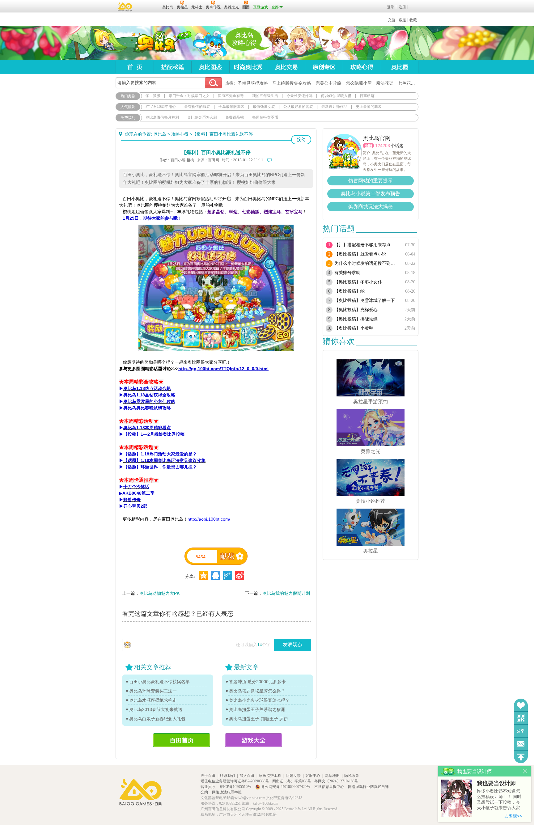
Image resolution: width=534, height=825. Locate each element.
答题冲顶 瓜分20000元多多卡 (257, 681)
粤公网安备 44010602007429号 (285, 787)
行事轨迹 (367, 96)
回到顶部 (521, 757)
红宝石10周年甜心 (161, 106)
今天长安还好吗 (299, 96)
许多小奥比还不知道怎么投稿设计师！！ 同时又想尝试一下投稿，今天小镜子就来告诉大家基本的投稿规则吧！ (499, 800)
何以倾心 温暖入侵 (336, 96)
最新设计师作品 (334, 106)
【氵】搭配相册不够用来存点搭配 (366, 245)
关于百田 (208, 775)
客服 (402, 20)
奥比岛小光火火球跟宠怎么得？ (259, 700)
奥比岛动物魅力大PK (159, 593)
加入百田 (246, 775)
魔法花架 (384, 83)
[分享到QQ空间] (215, 575)
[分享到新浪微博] (239, 575)
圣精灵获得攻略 (253, 83)
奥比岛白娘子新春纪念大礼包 (157, 718)
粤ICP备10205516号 (235, 787)
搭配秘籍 (172, 67)
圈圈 (368, 145)
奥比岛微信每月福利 (162, 117)
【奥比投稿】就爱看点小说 (360, 254)
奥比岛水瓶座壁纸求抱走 (153, 700)
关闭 (525, 771)
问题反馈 (521, 744)
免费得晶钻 (234, 117)
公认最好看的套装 (298, 106)
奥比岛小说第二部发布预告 (370, 193)
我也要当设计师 (496, 783)
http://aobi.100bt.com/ (209, 519)
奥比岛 (154, 43)
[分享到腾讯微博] (227, 575)
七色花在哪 (408, 83)
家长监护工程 (270, 775)
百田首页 (181, 740)
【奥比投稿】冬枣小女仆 (358, 282)
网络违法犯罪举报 (227, 792)
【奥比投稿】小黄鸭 (353, 328)
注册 (402, 7)
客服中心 (312, 775)
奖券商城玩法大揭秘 (370, 206)
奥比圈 (399, 67)
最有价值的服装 (197, 106)
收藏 (413, 20)
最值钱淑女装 (264, 106)
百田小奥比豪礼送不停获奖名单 (159, 681)
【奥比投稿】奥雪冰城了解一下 (364, 300)
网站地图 (332, 775)
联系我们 (227, 775)
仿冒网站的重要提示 (370, 180)
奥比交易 (286, 67)
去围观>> (513, 816)
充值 (391, 20)
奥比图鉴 (210, 67)
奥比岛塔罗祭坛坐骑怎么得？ (257, 690)
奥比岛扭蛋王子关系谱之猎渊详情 (261, 709)
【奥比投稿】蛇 (349, 291)
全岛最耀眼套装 (231, 106)
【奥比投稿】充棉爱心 (356, 309)
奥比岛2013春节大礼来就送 (155, 709)
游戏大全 (253, 740)
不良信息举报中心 (329, 787)
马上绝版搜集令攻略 (291, 83)
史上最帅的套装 (369, 106)
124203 (382, 145)
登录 (390, 7)
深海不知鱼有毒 (231, 96)
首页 (135, 67)
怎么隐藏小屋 (359, 83)
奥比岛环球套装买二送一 (153, 690)
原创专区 (324, 67)
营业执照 (208, 787)
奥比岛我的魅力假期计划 (286, 593)
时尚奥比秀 (248, 67)
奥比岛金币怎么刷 (202, 117)
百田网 (148, 6)
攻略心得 (362, 67)
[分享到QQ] (203, 575)
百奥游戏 (125, 7)
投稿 (301, 139)
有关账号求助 (347, 272)
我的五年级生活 (265, 96)
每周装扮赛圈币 (265, 117)
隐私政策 (351, 775)
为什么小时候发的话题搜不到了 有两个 (366, 263)
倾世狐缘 (153, 96)
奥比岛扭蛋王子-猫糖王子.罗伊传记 (261, 718)
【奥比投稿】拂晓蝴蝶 (356, 319)
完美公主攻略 (328, 83)
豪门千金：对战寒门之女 (189, 96)
